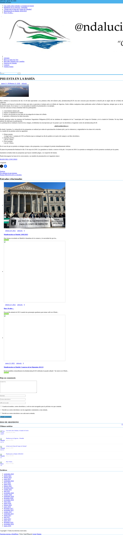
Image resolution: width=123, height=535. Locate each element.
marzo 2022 (7, 484)
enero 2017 (7, 520)
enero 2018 (7, 507)
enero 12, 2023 (10, 363)
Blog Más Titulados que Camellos (14, 61)
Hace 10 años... (8, 13)
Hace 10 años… (9, 461)
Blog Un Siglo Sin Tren (11, 60)
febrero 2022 (8, 486)
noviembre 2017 (9, 510)
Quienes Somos (8, 66)
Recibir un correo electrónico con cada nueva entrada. (18, 413)
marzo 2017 (7, 519)
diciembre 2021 (8, 488)
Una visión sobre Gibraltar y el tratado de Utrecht (19, 6)
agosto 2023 (7, 476)
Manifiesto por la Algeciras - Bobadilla (15, 7)
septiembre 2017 (9, 514)
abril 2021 (7, 491)
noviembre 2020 (9, 493)
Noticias (2, 171)
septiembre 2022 (9, 481)
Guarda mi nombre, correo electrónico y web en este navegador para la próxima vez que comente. (32, 406)
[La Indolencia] (0, 70)
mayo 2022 (7, 482)
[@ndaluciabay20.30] (0, 53)
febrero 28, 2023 (10, 230)
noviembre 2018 (9, 500)
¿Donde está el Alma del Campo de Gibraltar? (18, 9)
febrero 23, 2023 (10, 305)
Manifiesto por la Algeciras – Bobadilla (15, 438)
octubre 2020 (8, 495)
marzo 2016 (7, 526)
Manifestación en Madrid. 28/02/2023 (15, 11)
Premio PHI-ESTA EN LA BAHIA (11, 175)
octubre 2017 (8, 512)
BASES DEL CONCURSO (8, 159)
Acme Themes (36, 534)
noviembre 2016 (9, 524)
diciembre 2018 (8, 498)
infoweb (24, 83)
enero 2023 (7, 479)
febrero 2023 (8, 477)
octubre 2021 (8, 489)
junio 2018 (7, 501)
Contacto (6, 65)
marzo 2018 (7, 503)
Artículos (6, 58)
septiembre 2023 (9, 474)
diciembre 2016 (8, 522)
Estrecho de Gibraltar (10, 63)
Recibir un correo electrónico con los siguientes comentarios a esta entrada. (25, 410)
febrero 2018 (8, 505)
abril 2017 (7, 517)
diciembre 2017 (8, 508)
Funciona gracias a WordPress (9, 534)
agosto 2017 (7, 515)
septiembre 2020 (9, 496)
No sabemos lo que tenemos (8, 173)
